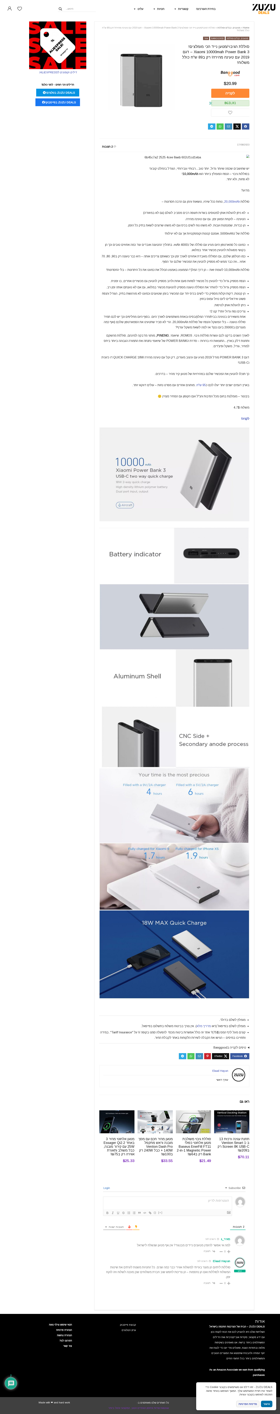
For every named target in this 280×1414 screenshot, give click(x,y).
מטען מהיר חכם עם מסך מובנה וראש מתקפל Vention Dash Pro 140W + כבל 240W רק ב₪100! (155, 1146)
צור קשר (67, 1345)
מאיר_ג (225, 1239)
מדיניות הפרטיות (248, 1403)
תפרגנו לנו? (65, 1340)
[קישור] (150, 1213)
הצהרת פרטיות (64, 1330)
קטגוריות (183, 8)
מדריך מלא (204, 1026)
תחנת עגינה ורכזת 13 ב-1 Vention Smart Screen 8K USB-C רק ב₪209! (233, 1144)
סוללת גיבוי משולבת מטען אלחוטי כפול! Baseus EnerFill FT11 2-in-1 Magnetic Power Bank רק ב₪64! (194, 1146)
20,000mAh (232, 201)
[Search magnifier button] (60, 9)
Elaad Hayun (220, 1070)
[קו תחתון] (118, 1213)
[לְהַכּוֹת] (123, 1213)
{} (155, 1212)
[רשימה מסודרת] (128, 1213)
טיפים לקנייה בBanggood (229, 1047)
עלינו (140, 8)
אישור (266, 1404)
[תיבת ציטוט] (139, 1213)
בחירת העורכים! (206, 8)
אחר (206, 38)
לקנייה (230, 93)
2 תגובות (107, 146)
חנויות (160, 8)
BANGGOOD (217, 38)
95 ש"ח (201, 385)
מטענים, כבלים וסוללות (228, 27)
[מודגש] (107, 1213)
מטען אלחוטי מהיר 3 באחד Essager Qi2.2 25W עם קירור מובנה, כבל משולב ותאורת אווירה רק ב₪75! (119, 1146)
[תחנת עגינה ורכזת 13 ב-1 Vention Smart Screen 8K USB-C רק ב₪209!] (231, 1112)
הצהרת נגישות (64, 1335)
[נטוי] (112, 1213)
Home (246, 27)
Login (107, 1188)
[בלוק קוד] (144, 1213)
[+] (160, 1212)
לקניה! (245, 418)
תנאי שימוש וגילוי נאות (60, 1324)
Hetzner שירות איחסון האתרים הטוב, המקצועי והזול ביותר (138, 1408)
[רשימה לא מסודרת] (134, 1213)
